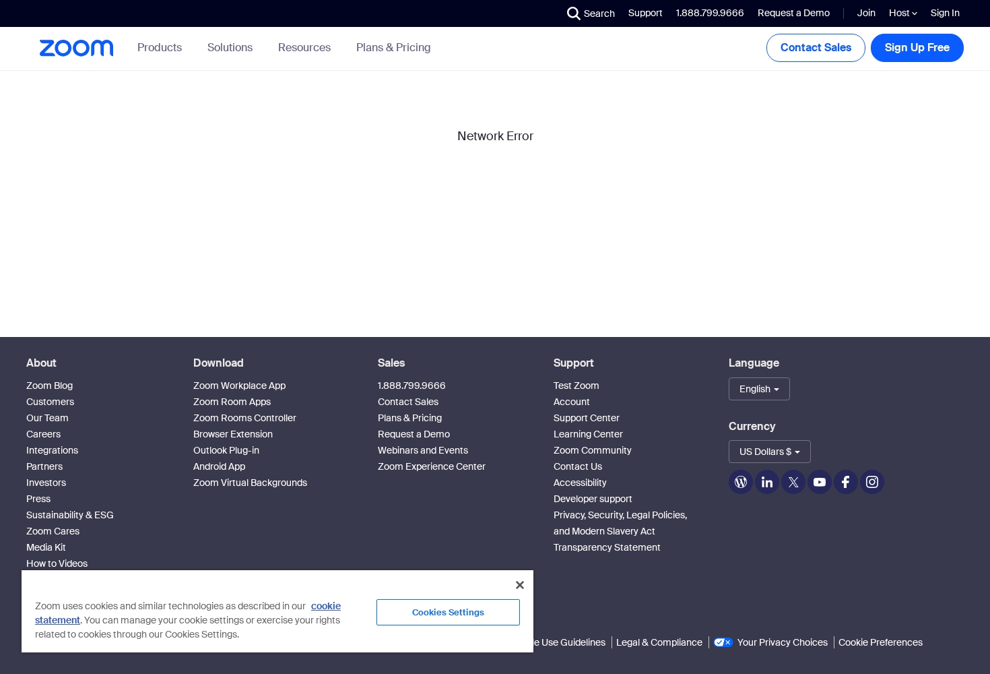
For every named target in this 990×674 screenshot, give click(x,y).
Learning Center (588, 434)
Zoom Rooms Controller (244, 418)
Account (572, 402)
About (41, 363)
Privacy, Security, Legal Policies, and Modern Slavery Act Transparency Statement (620, 531)
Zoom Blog (49, 385)
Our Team (47, 418)
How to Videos (57, 563)
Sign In (945, 13)
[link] (393, 48)
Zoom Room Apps (232, 402)
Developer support (593, 499)
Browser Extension (233, 434)
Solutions (230, 47)
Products (159, 47)
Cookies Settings (448, 612)
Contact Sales (816, 47)
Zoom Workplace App (239, 385)
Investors (46, 483)
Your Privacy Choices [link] (782, 642)
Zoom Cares (52, 531)
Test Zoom (576, 385)
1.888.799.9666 (412, 385)
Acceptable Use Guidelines (547, 642)
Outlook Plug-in (226, 450)
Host (900, 13)
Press (38, 499)
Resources (304, 47)
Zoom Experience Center (432, 466)
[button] (591, 13)
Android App (219, 466)
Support (645, 13)
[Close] (520, 585)
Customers (50, 402)
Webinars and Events (423, 450)
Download (218, 363)
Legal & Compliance (659, 642)
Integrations (52, 450)
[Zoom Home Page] (75, 48)
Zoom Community (593, 450)
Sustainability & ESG (70, 515)
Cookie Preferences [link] (880, 642)
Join (866, 13)
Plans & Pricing (393, 48)
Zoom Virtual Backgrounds (250, 483)
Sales (391, 363)
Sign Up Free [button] (917, 47)
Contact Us (578, 466)
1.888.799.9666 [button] (710, 13)
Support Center (587, 418)
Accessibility (580, 483)
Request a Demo (794, 13)
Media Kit (46, 547)
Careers (43, 434)
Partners (44, 466)
